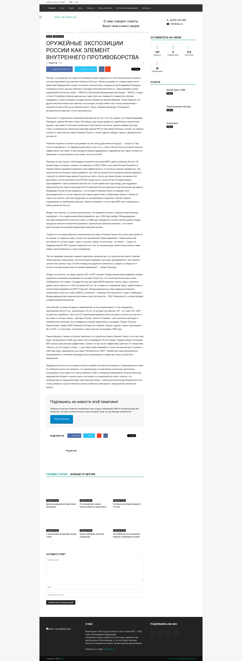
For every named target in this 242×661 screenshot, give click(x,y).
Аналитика (172, 123)
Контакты (146, 8)
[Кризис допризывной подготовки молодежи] (61, 491)
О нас (61, 8)
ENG (76, 2)
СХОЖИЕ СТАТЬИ (56, 474)
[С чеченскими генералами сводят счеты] (61, 521)
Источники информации (127, 8)
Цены (80, 8)
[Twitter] (184, 2)
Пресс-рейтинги (105, 8)
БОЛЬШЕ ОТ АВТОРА (82, 474)
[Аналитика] (157, 129)
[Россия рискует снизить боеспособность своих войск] (95, 491)
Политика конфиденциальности (182, 658)
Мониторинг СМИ (176, 89)
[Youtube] (194, 2)
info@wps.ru (176, 24)
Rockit (62, 658)
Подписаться (157, 62)
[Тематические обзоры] (157, 112)
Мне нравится (157, 46)
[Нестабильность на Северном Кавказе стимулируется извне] (128, 521)
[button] (192, 8)
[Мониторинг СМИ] (157, 95)
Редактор (53, 63)
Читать (173, 46)
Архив (49, 36)
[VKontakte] (189, 2)
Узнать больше (61, 419)
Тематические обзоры (179, 106)
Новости (90, 8)
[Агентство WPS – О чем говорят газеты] (64, 17)
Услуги (71, 8)
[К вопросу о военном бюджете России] (128, 491)
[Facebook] (180, 2)
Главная (51, 8)
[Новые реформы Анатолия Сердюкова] (95, 521)
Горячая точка (58, 36)
